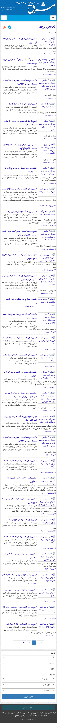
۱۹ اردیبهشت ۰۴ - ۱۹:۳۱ (48, 514)
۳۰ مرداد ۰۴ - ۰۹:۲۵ (49, 431)
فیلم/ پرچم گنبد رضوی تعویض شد (23, 519)
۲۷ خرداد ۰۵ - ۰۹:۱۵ (49, 139)
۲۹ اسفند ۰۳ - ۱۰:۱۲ (49, 548)
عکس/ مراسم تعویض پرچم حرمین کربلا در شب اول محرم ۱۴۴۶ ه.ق (19, 439)
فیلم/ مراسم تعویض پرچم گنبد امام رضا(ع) (19, 575)
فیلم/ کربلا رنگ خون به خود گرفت (23, 104)
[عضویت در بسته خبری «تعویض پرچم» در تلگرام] (9, 27)
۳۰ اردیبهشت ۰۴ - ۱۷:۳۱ (48, 472)
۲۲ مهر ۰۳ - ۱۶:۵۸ (50, 635)
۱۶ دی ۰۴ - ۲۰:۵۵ (50, 332)
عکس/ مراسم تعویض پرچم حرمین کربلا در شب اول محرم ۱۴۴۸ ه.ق (19, 82)
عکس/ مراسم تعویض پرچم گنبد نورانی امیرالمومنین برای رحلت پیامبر (21, 394)
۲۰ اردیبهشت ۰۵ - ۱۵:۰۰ (48, 225)
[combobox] (28, 657)
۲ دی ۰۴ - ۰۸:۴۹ (50, 366)
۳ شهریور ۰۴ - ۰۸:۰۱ (49, 387)
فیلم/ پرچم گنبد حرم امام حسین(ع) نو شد (19, 189)
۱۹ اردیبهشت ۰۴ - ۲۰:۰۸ (48, 493)
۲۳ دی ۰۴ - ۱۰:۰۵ (31, 306)
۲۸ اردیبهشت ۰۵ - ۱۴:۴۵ (48, 206)
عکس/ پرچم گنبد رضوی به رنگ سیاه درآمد (19, 461)
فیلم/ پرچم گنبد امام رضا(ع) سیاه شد (21, 624)
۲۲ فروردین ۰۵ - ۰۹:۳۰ (48, 293)
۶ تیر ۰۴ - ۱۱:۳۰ (51, 455)
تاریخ (53, 653)
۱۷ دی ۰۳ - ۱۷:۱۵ (31, 583)
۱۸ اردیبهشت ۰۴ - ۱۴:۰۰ (48, 531)
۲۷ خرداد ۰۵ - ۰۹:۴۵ (49, 115)
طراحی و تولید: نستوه (28, 719)
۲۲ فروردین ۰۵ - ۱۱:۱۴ (49, 270)
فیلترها (52, 674)
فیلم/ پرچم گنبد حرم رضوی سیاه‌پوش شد (20, 338)
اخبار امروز (28, 696)
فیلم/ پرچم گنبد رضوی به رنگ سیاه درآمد (20, 355)
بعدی (17, 642)
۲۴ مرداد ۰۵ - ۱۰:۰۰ (49, 74)
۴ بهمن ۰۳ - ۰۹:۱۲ (50, 569)
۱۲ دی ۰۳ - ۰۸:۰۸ (50, 601)
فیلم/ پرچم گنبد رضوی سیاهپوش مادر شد (20, 607)
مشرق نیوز (35, 7)
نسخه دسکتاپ (28, 707)
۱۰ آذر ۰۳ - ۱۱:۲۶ (50, 618)
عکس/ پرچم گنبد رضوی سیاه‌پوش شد (21, 211)
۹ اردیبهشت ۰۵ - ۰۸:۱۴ (48, 249)
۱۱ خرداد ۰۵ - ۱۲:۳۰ (50, 183)
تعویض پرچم (47, 27)
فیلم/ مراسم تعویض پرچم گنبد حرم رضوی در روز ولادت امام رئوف (19, 233)
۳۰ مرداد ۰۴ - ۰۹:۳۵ (49, 411)
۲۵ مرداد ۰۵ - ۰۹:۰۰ (49, 54)
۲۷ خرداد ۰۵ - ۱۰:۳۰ (49, 98)
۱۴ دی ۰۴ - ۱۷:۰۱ (50, 349)
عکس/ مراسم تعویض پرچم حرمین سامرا (21, 590)
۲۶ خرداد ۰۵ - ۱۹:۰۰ (49, 162)
